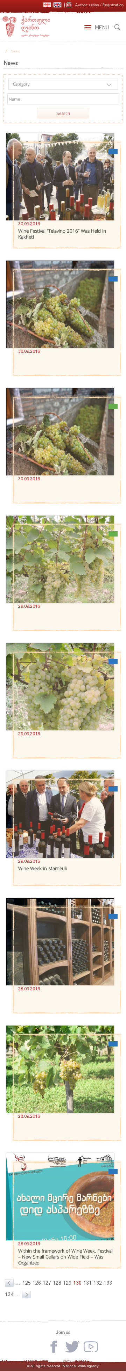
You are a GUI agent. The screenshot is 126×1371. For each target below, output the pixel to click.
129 (67, 1283)
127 (47, 1283)
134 (9, 1294)
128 (57, 1283)
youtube (90, 1346)
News (15, 51)
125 (26, 1283)
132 (97, 1283)
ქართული (47, 5)
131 (87, 1283)
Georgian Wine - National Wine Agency (26, 26)
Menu (102, 27)
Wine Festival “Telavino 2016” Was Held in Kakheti (62, 234)
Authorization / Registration (99, 5)
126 (37, 1283)
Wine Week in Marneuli (42, 868)
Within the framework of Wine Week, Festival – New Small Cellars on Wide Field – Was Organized (65, 1257)
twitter (72, 1346)
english (57, 5)
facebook (53, 1346)
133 (108, 1283)
